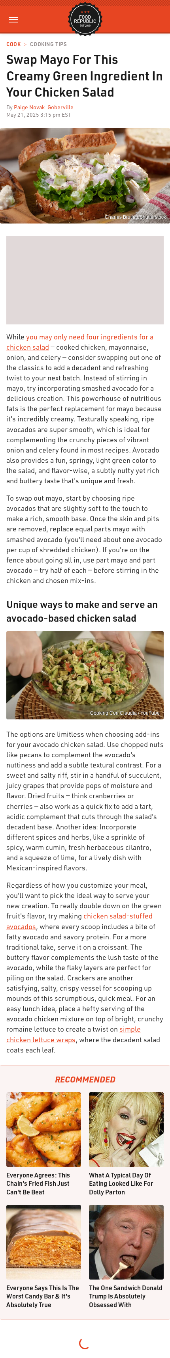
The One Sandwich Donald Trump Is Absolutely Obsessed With (125, 1296)
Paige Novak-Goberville (44, 107)
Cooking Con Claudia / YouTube (125, 713)
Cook (13, 44)
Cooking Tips (48, 44)
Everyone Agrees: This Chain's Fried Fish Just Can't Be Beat (38, 1183)
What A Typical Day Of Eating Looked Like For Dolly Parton (121, 1183)
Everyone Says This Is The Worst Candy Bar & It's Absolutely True (42, 1296)
